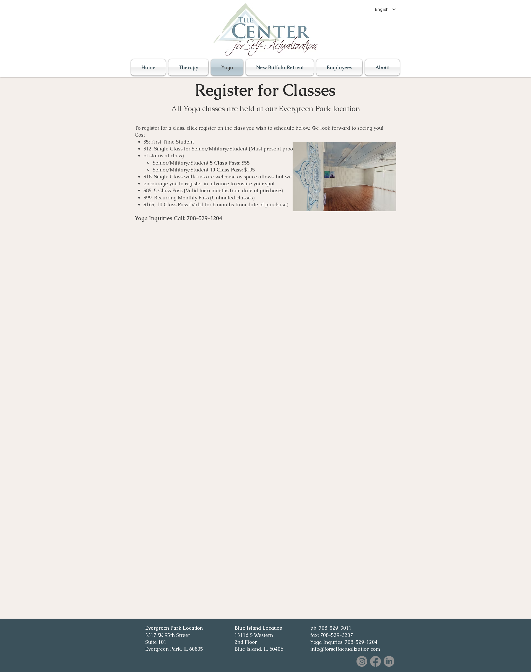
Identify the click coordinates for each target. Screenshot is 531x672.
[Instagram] (361, 661)
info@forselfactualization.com (345, 649)
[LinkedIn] (389, 661)
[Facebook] (375, 661)
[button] (382, 67)
